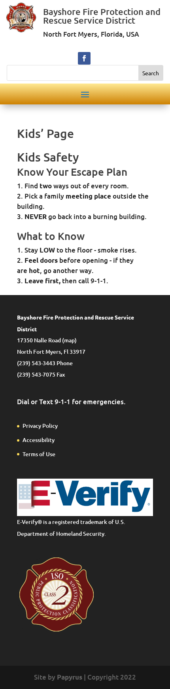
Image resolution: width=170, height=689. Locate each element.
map (69, 340)
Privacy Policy (40, 425)
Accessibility (39, 440)
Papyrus (69, 677)
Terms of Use (39, 454)
